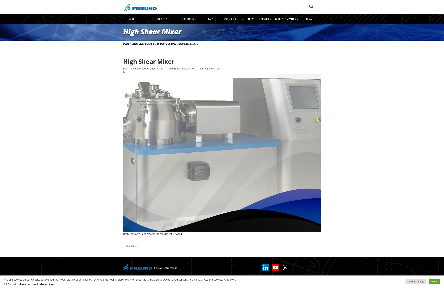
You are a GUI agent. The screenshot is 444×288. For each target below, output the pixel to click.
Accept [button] (434, 281)
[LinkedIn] (266, 266)
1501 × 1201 (166, 68)
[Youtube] (275, 266)
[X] (285, 266)
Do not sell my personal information (30, 284)
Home (126, 43)
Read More (229, 279)
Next (126, 72)
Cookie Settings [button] (416, 281)
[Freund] (140, 7)
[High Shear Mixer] (222, 152)
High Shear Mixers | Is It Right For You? (154, 43)
